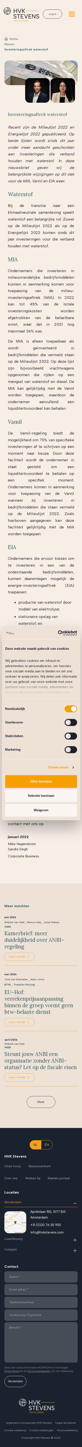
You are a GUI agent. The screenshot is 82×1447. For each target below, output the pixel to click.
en (46, 1145)
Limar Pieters (51, 922)
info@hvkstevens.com (47, 1232)
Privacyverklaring (67, 1430)
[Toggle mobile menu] (72, 14)
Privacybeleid (11, 1371)
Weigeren (41, 810)
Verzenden (15, 1381)
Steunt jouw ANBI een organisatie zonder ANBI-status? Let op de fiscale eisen (40, 1061)
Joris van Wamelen (16, 979)
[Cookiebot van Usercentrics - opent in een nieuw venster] (58, 633)
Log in (52, 14)
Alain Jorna (37, 979)
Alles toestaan (41, 781)
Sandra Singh (18, 849)
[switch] (71, 722)
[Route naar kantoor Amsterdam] (15, 1222)
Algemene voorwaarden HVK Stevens (29, 1422)
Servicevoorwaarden (39, 1371)
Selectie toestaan (41, 795)
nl (35, 1145)
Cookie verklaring (15, 1430)
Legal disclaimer (66, 1422)
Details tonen (58, 767)
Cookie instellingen (41, 1430)
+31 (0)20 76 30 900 (45, 1225)
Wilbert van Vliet (14, 922)
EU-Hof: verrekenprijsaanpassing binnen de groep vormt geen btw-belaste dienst (38, 1002)
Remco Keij (34, 922)
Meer (41, 1102)
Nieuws (9, 44)
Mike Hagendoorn (22, 844)
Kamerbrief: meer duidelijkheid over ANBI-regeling (34, 940)
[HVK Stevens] (21, 14)
